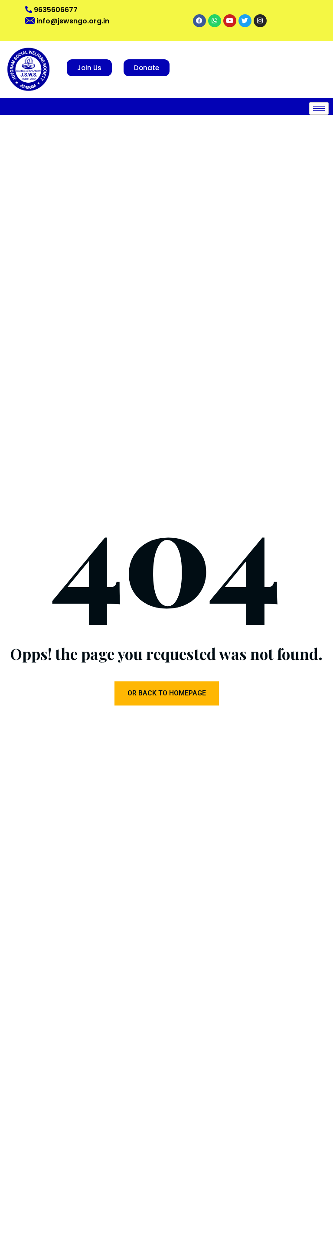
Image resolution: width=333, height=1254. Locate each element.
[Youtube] (229, 20)
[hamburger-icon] (319, 108)
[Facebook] (199, 20)
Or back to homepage (166, 693)
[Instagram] (260, 20)
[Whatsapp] (214, 20)
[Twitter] (244, 20)
